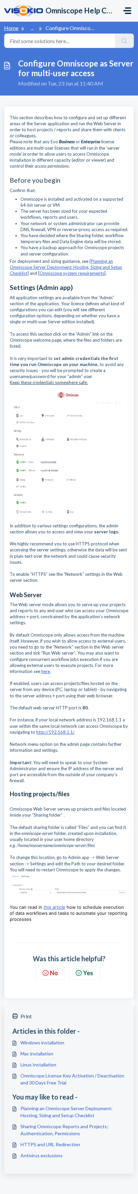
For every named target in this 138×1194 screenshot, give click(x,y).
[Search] (124, 40)
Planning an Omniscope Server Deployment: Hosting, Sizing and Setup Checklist (66, 1111)
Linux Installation (38, 1064)
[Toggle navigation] (127, 11)
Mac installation (36, 1053)
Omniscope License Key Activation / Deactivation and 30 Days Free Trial (72, 1079)
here (45, 671)
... (31, 28)
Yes (88, 973)
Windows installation (42, 1042)
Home (11, 28)
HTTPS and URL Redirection (50, 1144)
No (54, 973)
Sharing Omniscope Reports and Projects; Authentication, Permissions (64, 1130)
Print (26, 1016)
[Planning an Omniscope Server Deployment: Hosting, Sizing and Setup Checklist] (66, 267)
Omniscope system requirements (72, 273)
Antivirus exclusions (41, 1155)
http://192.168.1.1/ (55, 732)
